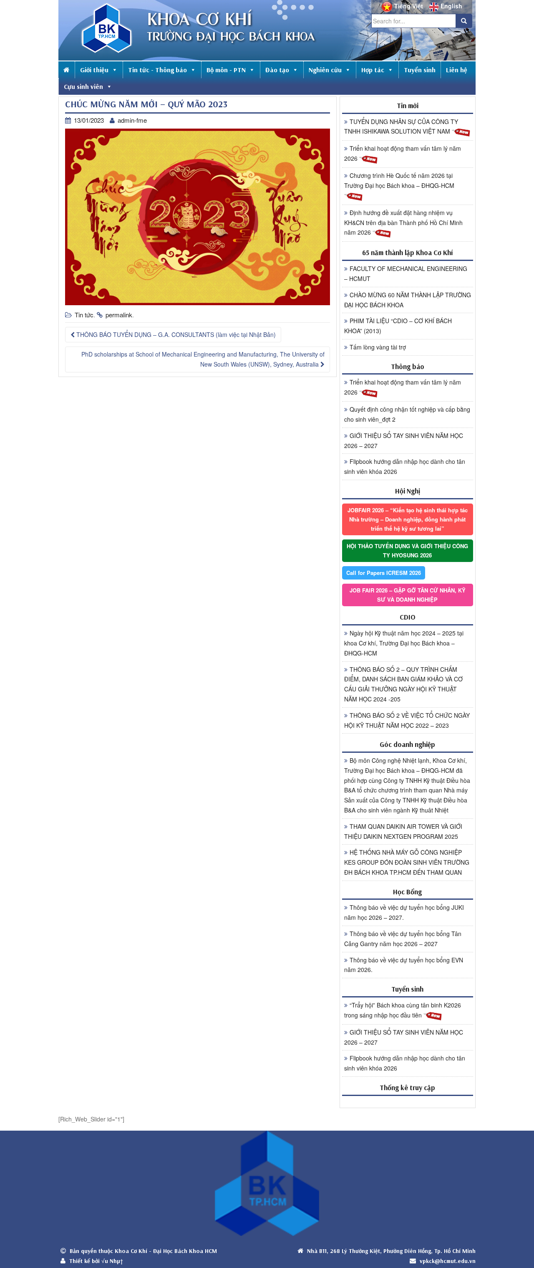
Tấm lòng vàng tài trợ (378, 347)
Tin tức (84, 314)
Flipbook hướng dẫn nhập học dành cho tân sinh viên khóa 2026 (404, 466)
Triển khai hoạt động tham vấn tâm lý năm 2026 (402, 153)
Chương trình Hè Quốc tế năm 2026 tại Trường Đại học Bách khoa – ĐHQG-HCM (399, 180)
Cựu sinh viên (83, 86)
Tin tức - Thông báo (157, 70)
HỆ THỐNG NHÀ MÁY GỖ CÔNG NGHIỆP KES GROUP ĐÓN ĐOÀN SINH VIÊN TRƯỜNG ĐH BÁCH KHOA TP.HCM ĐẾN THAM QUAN (406, 862)
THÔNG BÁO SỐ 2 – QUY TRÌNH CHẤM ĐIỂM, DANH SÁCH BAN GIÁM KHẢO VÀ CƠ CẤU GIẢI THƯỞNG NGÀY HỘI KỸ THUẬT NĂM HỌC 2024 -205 (403, 684)
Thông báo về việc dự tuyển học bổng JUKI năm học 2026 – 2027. (404, 912)
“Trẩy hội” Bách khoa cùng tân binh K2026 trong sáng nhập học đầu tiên (402, 1010)
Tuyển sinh (420, 70)
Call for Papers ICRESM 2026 (383, 573)
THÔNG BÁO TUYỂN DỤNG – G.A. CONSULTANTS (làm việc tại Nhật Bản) (175, 334)
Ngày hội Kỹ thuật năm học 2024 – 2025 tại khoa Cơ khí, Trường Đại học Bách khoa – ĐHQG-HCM (403, 643)
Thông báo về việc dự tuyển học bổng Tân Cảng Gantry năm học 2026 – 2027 (402, 938)
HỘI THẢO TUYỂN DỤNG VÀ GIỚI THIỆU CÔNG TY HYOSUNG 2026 (407, 550)
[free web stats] (407, 1101)
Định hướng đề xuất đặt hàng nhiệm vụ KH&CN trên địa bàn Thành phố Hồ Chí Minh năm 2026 (403, 222)
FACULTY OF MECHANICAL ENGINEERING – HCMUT (405, 273)
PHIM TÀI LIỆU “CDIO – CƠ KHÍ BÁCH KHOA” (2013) (398, 325)
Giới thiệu (94, 70)
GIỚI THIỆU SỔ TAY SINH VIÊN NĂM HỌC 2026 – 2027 (403, 440)
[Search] (464, 21)
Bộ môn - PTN (226, 70)
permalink (119, 314)
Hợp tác (372, 70)
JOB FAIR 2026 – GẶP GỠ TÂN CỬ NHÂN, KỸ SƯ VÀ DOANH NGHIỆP (408, 594)
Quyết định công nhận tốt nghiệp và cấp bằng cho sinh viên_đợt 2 (407, 414)
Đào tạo (277, 70)
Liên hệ (456, 70)
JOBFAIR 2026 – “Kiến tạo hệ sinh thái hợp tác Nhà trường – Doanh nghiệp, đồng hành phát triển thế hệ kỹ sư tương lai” (408, 519)
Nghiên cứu (325, 70)
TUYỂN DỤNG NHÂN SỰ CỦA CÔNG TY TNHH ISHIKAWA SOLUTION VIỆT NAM (401, 126)
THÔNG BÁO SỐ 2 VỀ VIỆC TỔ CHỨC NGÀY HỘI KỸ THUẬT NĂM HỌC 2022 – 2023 (407, 720)
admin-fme (132, 120)
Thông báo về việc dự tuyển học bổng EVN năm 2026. (403, 965)
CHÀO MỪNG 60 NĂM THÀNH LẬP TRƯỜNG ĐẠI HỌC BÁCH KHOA (407, 300)
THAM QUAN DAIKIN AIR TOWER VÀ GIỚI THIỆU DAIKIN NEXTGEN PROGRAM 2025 (403, 831)
